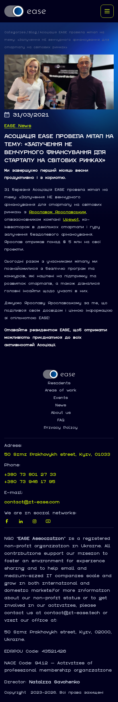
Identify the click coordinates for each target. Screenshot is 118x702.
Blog (33, 32)
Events (61, 398)
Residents (59, 383)
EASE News (17, 125)
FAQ (60, 420)
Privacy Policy (61, 428)
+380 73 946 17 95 (29, 481)
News (60, 405)
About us (61, 413)
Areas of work (60, 390)
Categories (15, 32)
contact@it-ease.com (32, 501)
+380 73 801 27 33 (30, 474)
